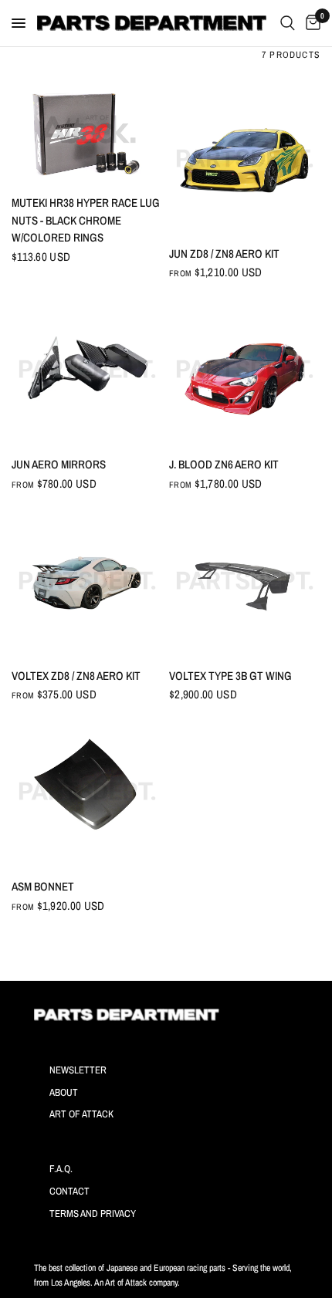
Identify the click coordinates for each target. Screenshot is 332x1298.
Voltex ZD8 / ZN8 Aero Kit (76, 676)
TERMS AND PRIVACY (92, 1213)
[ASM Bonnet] (87, 791)
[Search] (287, 23)
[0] (310, 23)
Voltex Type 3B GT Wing (230, 676)
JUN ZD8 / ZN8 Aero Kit (224, 253)
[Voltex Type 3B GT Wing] (244, 580)
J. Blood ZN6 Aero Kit (224, 464)
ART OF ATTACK (81, 1114)
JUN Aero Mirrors (59, 464)
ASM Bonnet (43, 886)
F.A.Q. (61, 1168)
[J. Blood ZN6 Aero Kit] (244, 368)
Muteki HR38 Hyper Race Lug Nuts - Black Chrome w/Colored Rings (86, 219)
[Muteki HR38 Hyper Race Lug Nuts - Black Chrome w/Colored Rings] (87, 133)
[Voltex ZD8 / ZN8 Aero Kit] (87, 580)
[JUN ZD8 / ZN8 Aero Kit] (244, 158)
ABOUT (63, 1092)
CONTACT (69, 1191)
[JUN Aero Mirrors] (87, 368)
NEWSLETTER (78, 1070)
